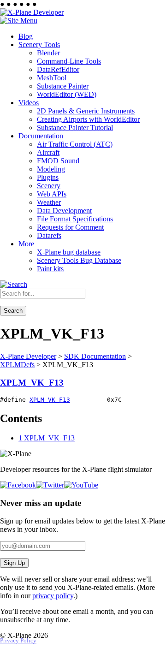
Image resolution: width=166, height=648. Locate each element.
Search (13, 310)
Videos (28, 103)
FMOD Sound (58, 161)
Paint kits (50, 269)
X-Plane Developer (28, 356)
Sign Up (14, 562)
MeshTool (51, 78)
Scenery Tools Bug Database (79, 260)
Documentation (40, 136)
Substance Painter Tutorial (75, 127)
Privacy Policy (18, 640)
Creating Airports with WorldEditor (88, 119)
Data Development (64, 210)
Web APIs (51, 194)
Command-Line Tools (69, 61)
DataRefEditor (58, 69)
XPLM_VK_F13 (32, 382)
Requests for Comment (70, 227)
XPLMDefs (17, 365)
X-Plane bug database (69, 252)
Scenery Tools (39, 44)
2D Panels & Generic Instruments (86, 111)
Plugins (48, 177)
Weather (49, 202)
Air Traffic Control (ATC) (75, 144)
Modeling (51, 169)
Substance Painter (63, 86)
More (26, 244)
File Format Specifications (75, 219)
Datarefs (49, 235)
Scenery (48, 186)
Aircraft (48, 152)
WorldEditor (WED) (66, 94)
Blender (48, 53)
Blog (25, 36)
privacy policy (52, 596)
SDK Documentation (95, 356)
